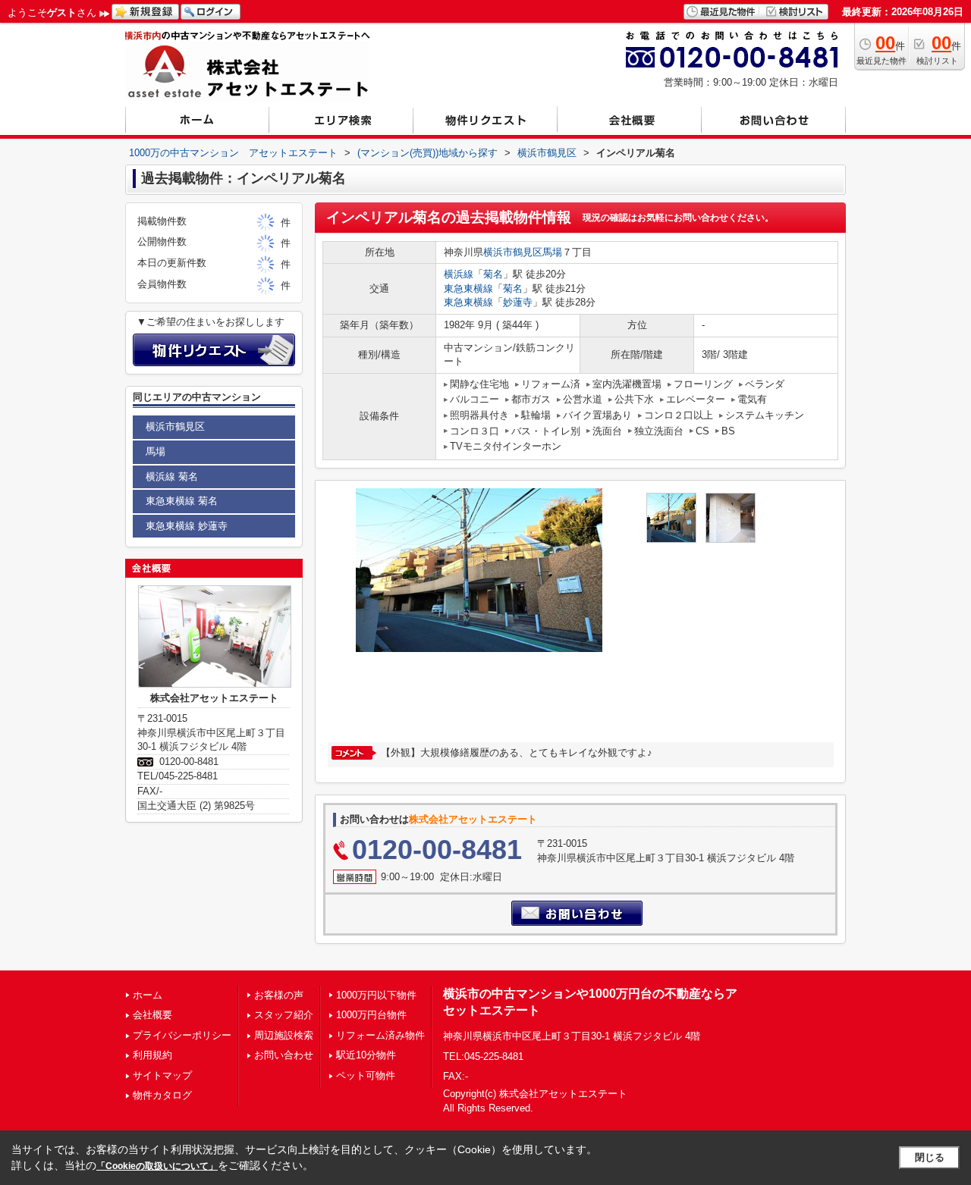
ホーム (147, 995)
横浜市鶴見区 (512, 252)
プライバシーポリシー (182, 1035)
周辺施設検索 (283, 1035)
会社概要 (152, 1014)
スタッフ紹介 (283, 1014)
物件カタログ (162, 1095)
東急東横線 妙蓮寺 (187, 525)
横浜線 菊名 (172, 476)
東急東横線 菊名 (182, 500)
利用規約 (152, 1055)
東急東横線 (468, 288)
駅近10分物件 (366, 1055)
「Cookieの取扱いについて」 (157, 1166)
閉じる (929, 1157)
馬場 (552, 252)
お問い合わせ (283, 1055)
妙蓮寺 (518, 302)
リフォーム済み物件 (380, 1035)
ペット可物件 (365, 1075)
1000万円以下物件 (376, 995)
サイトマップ (162, 1075)
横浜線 (458, 274)
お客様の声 (278, 995)
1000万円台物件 (371, 1014)
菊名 (493, 274)
